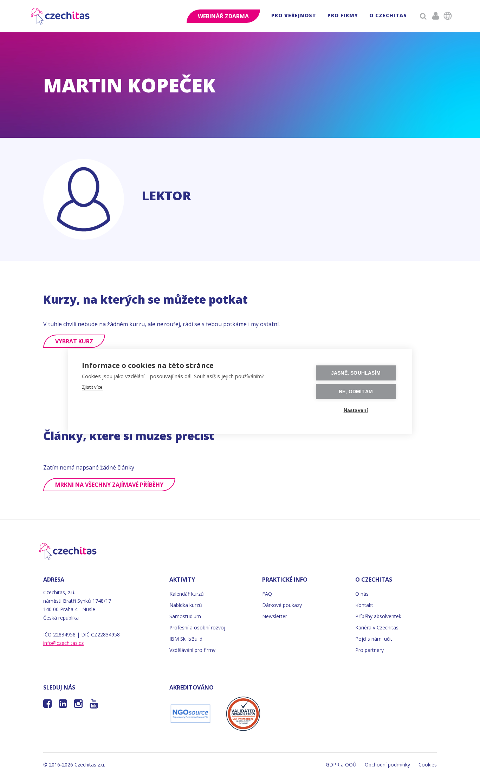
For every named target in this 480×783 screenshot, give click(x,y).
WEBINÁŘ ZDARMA (223, 16)
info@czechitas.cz (63, 643)
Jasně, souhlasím (356, 373)
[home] (61, 16)
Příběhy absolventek (378, 616)
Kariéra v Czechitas (376, 627)
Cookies (428, 764)
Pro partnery (369, 650)
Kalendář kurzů (186, 593)
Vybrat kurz (74, 341)
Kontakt (364, 605)
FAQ (267, 593)
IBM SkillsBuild (185, 638)
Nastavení (356, 410)
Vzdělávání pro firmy (192, 650)
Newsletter (274, 616)
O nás (362, 593)
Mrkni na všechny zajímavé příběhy (109, 484)
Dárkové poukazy (282, 605)
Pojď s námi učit (373, 638)
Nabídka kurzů (185, 605)
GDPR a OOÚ (341, 764)
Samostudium (185, 616)
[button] (294, 16)
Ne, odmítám (356, 391)
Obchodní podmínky (387, 764)
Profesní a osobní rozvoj (197, 627)
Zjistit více (92, 387)
